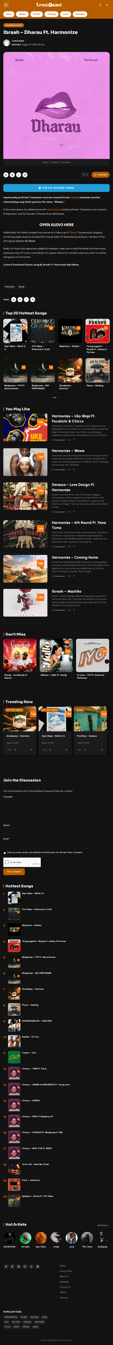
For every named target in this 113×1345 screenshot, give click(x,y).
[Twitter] (12, 1266)
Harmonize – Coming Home (75, 557)
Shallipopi (27, 1322)
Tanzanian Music (13, 25)
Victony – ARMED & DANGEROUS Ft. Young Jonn (46, 1084)
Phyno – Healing (95, 385)
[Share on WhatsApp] (6, 174)
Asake (44, 1317)
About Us (64, 1276)
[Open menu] (6, 5)
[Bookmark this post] (73, 439)
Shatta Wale (39, 1322)
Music (9, 14)
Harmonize (53, 209)
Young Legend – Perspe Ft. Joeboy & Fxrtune (97, 349)
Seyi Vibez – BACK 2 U (53, 736)
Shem (73, 232)
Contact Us (65, 1287)
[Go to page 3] (59, 397)
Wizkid (35, 1327)
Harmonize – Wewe (68, 451)
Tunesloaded (18, 41)
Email (6, 839)
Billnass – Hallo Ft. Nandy (54, 675)
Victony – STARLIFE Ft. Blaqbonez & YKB (42, 1132)
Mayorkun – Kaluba (69, 346)
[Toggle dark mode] (107, 5)
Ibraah (75, 197)
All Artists (102, 1225)
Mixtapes (80, 14)
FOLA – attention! (31, 1180)
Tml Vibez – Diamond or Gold (37, 909)
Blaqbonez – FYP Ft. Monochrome (38, 957)
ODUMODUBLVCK (11, 1317)
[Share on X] (12, 174)
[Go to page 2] (57, 397)
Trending (51, 14)
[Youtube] (25, 1266)
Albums (22, 14)
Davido (16, 1327)
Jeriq (6, 1322)
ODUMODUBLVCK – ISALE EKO (37, 1021)
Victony (7, 1327)
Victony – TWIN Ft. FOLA (34, 1068)
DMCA (63, 1292)
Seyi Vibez (34, 1317)
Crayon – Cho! (29, 1053)
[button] (18, 174)
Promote (64, 1298)
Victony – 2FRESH (31, 1100)
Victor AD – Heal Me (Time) (35, 1164)
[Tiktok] (31, 1266)
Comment (102, 174)
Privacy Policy (66, 1271)
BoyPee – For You (30, 1037)
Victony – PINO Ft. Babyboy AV (37, 1116)
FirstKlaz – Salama (87, 736)
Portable (24, 1317)
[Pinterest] (37, 1266)
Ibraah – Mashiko (66, 591)
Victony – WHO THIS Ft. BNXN (37, 1148)
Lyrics (65, 14)
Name (6, 825)
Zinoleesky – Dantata (18, 736)
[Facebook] (6, 1266)
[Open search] (100, 5)
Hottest (36, 14)
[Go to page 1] (54, 397)
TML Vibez (16, 1322)
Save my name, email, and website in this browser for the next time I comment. (45, 852)
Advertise (64, 1282)
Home (62, 1265)
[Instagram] (18, 1266)
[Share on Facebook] (25, 174)
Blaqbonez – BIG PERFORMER (36, 973)
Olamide (26, 1327)
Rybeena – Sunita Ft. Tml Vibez (37, 1196)
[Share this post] (31, 749)
